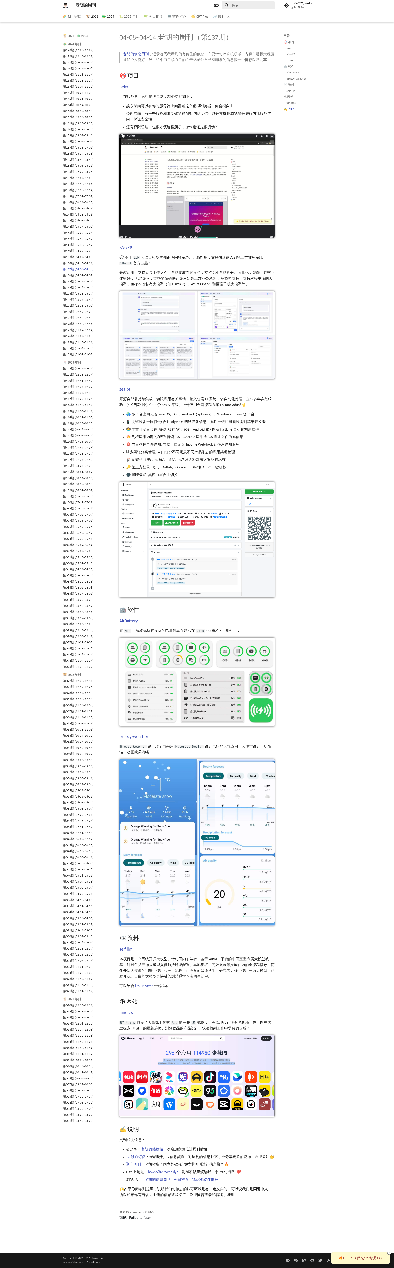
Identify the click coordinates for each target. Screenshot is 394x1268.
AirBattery (292, 72)
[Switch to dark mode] (216, 5)
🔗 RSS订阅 (221, 16)
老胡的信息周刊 (136, 54)
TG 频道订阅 (136, 1157)
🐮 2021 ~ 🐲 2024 (100, 16)
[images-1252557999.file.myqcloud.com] (295, 1260)
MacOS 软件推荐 (205, 1180)
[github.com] (312, 1260)
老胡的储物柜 (152, 1149)
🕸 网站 (288, 97)
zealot (290, 60)
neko (289, 48)
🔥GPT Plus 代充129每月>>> (361, 1258)
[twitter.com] (320, 1260)
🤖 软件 (289, 66)
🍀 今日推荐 (153, 16)
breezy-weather (296, 78)
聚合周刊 (133, 1164)
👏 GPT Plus (199, 16)
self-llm (291, 91)
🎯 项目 (289, 42)
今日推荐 (181, 1180)
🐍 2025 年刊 (129, 16)
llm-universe (144, 986)
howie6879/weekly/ (163, 1172)
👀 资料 (289, 84)
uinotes (291, 103)
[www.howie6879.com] (304, 1260)
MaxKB (290, 54)
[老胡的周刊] (65, 5)
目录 (287, 36)
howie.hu (97, 1258)
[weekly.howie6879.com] (328, 1260)
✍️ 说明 (289, 109)
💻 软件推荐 (176, 16)
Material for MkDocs (88, 1262)
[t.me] (287, 1260)
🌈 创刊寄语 (71, 16)
